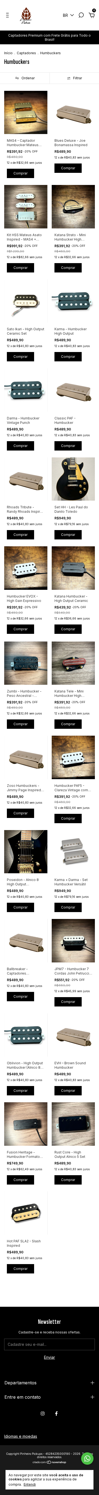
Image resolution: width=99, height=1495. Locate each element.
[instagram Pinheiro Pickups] (42, 1413)
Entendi (30, 1484)
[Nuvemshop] (49, 1462)
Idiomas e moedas (20, 1436)
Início (8, 53)
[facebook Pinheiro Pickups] (56, 1413)
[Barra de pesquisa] (81, 16)
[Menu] (8, 16)
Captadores (26, 53)
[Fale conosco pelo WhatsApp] (87, 1458)
